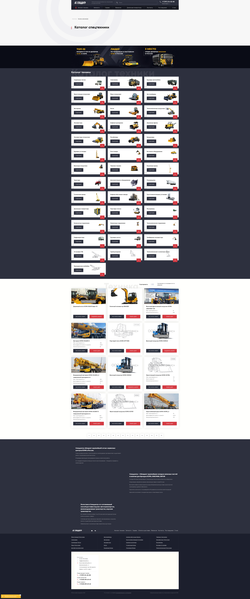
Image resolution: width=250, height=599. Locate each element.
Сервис (107, 7)
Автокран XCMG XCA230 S (81, 341)
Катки (105, 545)
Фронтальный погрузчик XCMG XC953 (121, 411)
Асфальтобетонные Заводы (133, 537)
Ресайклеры (159, 542)
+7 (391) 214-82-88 (168, 1)
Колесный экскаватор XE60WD (119, 306)
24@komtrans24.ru (83, 560)
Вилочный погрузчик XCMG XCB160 (120, 375)
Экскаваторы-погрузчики (163, 539)
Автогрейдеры (108, 537)
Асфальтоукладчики (131, 542)
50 (123, 435)
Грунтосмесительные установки (134, 539)
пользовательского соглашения (123, 592)
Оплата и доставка (144, 530)
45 (98, 435)
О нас (174, 7)
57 (156, 435)
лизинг (80, 316)
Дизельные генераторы (134, 7)
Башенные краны (108, 548)
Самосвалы (74, 539)
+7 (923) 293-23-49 (85, 579)
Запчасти (96, 7)
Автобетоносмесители (77, 548)
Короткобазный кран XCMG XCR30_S (157, 411)
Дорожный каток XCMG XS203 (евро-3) (85, 306)
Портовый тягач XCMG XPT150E (119, 341)
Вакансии (118, 7)
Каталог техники (83, 7)
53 (137, 435)
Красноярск (165, 3)
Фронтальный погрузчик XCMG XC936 (158, 375)
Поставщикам (162, 7)
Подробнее (79, 84)
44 (94, 435)
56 (151, 435)
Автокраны (107, 539)
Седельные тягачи (76, 542)
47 (108, 435)
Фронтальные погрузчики (78, 537)
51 (127, 435)
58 (161, 435)
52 (132, 435)
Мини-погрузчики (75, 545)
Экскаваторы (107, 542)
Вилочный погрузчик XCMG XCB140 (157, 341)
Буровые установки (161, 545)
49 (118, 435)
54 (142, 435)
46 (103, 435)
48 (113, 435)
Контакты (150, 7)
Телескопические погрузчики (164, 548)
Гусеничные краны (131, 545)
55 (147, 435)
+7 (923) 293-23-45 (85, 584)
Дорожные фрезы (130, 548)
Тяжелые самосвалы (161, 537)
